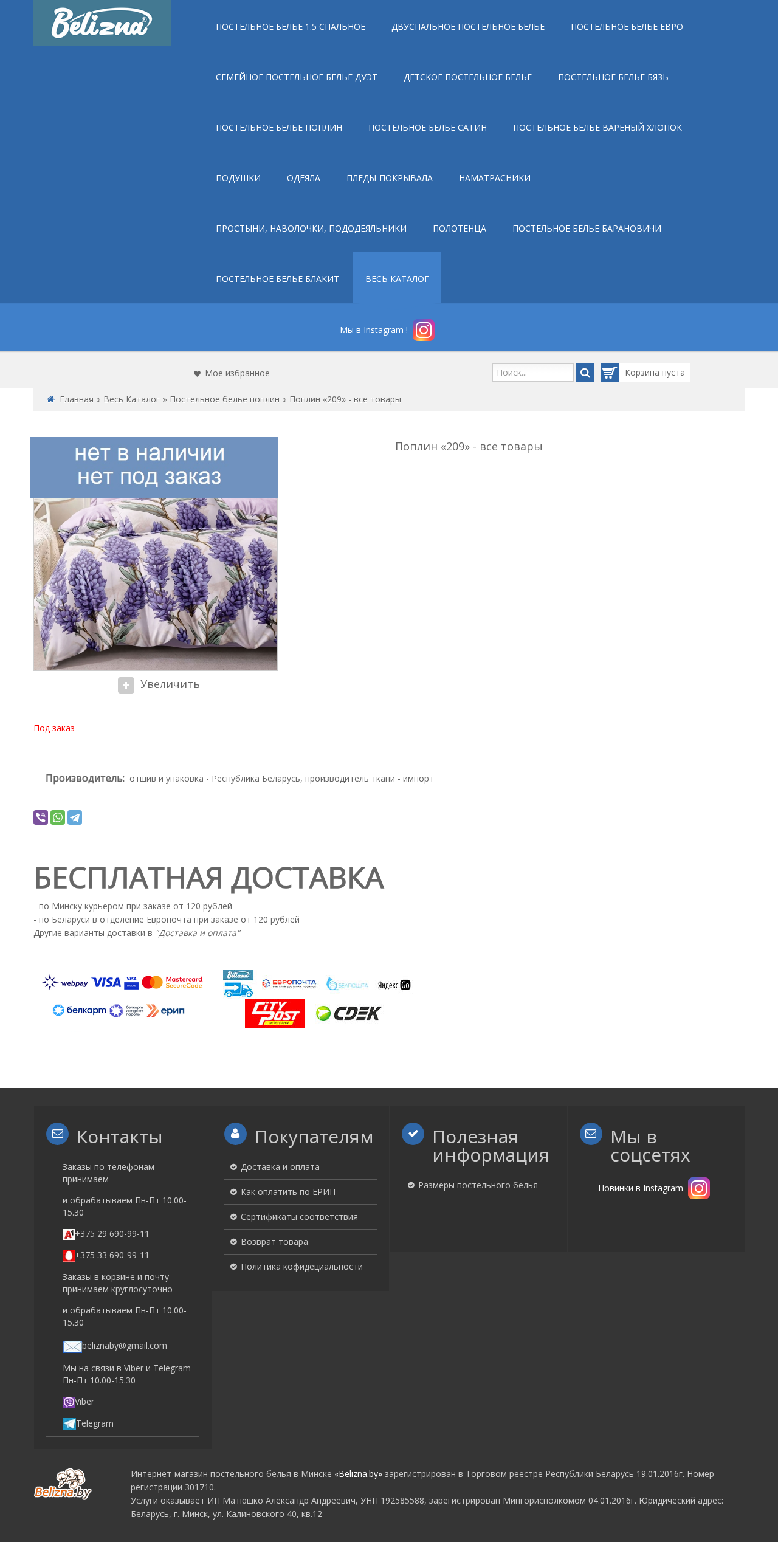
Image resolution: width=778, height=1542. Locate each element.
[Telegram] (74, 817)
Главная (77, 399)
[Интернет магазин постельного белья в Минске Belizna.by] (102, 23)
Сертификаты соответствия (299, 1216)
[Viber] (40, 817)
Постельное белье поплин (225, 399)
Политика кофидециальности (302, 1266)
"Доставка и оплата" (197, 932)
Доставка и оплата (280, 1166)
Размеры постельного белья (478, 1185)
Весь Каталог (131, 399)
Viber (84, 1401)
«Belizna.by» (358, 1473)
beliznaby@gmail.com (124, 1345)
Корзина (643, 372)
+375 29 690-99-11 (112, 1233)
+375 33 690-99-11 (112, 1255)
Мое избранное (237, 373)
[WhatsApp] (57, 817)
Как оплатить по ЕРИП (288, 1191)
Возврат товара (274, 1241)
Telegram (95, 1423)
